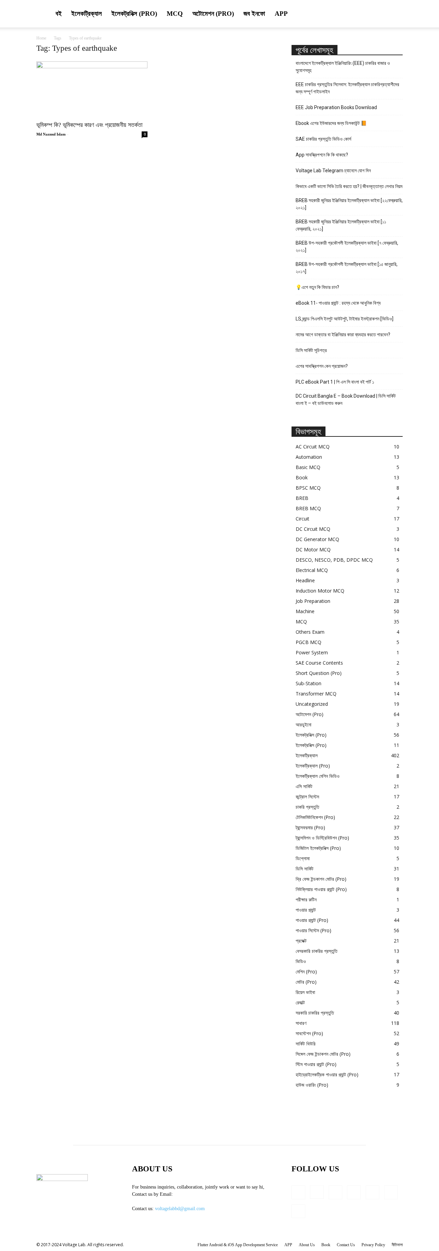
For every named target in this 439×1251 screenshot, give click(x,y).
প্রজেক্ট (301, 940)
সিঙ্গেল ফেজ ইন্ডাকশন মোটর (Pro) (323, 1054)
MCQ (175, 13)
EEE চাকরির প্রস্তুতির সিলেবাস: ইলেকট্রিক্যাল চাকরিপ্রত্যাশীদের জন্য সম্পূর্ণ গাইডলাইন (347, 88)
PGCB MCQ (308, 642)
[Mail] (354, 1192)
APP (281, 13)
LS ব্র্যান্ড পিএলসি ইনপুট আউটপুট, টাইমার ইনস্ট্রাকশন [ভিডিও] (344, 318)
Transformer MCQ (316, 693)
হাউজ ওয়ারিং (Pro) (312, 1085)
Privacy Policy (373, 1244)
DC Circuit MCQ (313, 529)
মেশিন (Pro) (306, 971)
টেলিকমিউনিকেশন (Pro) (315, 817)
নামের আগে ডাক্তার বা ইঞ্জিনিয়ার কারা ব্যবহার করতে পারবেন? (343, 334)
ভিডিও (301, 961)
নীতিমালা (397, 1244)
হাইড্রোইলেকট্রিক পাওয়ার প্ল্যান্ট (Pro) (327, 1074)
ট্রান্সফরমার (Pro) (310, 827)
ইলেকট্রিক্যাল (86, 13)
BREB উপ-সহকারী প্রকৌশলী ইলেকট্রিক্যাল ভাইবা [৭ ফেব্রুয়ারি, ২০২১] (347, 246)
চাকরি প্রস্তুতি (307, 807)
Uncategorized (312, 704)
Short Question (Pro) (319, 673)
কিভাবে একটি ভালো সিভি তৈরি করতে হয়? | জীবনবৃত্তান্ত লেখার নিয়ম (349, 186)
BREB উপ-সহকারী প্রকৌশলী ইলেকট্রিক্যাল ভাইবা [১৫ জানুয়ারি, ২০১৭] (347, 267)
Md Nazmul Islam (51, 134)
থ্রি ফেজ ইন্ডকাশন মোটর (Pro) (321, 879)
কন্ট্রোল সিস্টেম (307, 796)
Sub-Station (308, 683)
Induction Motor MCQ (320, 590)
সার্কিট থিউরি (306, 1043)
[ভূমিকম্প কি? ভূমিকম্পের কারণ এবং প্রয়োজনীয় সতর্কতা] (91, 88)
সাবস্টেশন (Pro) (309, 1033)
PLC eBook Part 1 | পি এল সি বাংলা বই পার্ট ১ (335, 382)
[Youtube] (298, 1211)
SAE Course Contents (319, 662)
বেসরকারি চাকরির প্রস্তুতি (316, 951)
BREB (302, 498)
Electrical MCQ (312, 570)
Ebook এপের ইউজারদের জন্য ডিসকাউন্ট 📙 (331, 123)
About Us (307, 1244)
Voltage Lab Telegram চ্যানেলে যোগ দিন (334, 170)
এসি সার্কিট (304, 786)
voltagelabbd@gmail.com (180, 1208)
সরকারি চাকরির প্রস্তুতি (315, 1012)
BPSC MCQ (308, 487)
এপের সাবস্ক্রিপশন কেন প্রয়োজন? (322, 366)
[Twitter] (391, 1192)
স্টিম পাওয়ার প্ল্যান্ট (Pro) (316, 1064)
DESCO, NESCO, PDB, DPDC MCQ (334, 560)
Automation (309, 457)
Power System (312, 652)
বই (59, 13)
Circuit (302, 518)
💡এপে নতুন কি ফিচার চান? (317, 287)
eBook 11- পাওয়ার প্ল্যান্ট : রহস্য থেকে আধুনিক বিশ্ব (338, 303)
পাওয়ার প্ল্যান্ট (306, 910)
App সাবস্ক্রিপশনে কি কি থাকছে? (322, 154)
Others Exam (310, 632)
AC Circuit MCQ (313, 446)
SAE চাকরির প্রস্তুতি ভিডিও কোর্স (323, 139)
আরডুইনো (303, 724)
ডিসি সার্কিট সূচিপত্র (311, 350)
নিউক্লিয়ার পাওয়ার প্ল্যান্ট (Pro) (321, 889)
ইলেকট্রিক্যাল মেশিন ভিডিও (318, 776)
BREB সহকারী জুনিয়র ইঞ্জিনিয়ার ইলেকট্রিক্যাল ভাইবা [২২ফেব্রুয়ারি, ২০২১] (349, 204)
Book (302, 477)
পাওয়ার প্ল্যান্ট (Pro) (312, 920)
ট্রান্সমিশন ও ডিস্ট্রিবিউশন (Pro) (322, 837)
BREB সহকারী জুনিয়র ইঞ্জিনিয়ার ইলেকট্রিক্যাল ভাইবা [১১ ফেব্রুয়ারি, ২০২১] (341, 225)
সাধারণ (301, 1023)
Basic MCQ (308, 467)
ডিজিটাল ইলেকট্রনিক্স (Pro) (318, 848)
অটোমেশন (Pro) (213, 13)
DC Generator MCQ (317, 539)
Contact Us (346, 1244)
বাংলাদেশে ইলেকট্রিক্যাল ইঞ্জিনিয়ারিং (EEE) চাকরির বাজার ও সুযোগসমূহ (343, 66)
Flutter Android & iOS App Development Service (238, 1244)
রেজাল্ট (300, 1002)
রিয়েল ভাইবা (305, 992)
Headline (305, 580)
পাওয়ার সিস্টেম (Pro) (313, 930)
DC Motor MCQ (313, 549)
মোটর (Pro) (306, 982)
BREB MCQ (308, 508)
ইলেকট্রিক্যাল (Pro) (313, 765)
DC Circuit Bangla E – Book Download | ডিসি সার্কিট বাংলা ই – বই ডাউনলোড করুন (346, 399)
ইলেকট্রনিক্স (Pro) (134, 13)
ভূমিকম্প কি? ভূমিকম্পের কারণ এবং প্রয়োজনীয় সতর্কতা (89, 124)
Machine (305, 611)
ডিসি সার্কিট (304, 868)
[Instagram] (317, 1192)
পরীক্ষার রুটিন (306, 899)
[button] (394, 14)
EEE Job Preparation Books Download (336, 107)
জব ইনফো (254, 13)
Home (41, 38)
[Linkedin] (335, 1192)
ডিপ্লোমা (303, 858)
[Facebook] (298, 1192)
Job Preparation (313, 601)
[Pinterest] (372, 1192)
